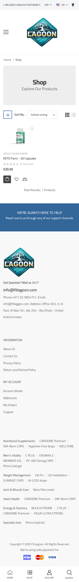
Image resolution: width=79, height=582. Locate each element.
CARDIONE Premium (53, 440)
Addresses (10, 398)
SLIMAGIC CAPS (13, 480)
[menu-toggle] (6, 32)
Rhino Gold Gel (35, 522)
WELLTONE (66, 446)
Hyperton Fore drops (42, 446)
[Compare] (25, 179)
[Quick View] (32, 128)
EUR (47, 5)
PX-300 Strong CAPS (39, 460)
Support (8, 412)
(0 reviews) (26, 164)
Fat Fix (39, 475)
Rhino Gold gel (12, 465)
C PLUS (30, 455)
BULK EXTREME (41, 508)
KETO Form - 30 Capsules (19, 158)
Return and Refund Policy (19, 370)
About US (9, 349)
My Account (12, 382)
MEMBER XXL (12, 460)
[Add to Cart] (7, 179)
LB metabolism (57, 475)
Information (12, 340)
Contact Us (10, 356)
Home (7, 59)
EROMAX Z (46, 455)
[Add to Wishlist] (16, 179)
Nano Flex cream (43, 489)
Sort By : (19, 114)
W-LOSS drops (37, 480)
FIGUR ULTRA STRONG (48, 513)
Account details (13, 391)
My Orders (10, 405)
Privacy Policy (12, 363)
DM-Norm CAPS (13, 446)
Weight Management (15, 153)
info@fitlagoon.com (20, 290)
